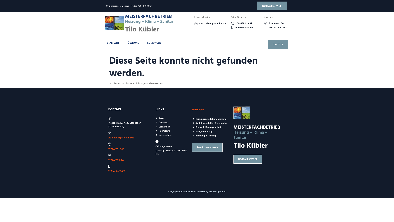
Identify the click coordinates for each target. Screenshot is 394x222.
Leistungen (154, 43)
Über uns (133, 43)
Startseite (113, 43)
